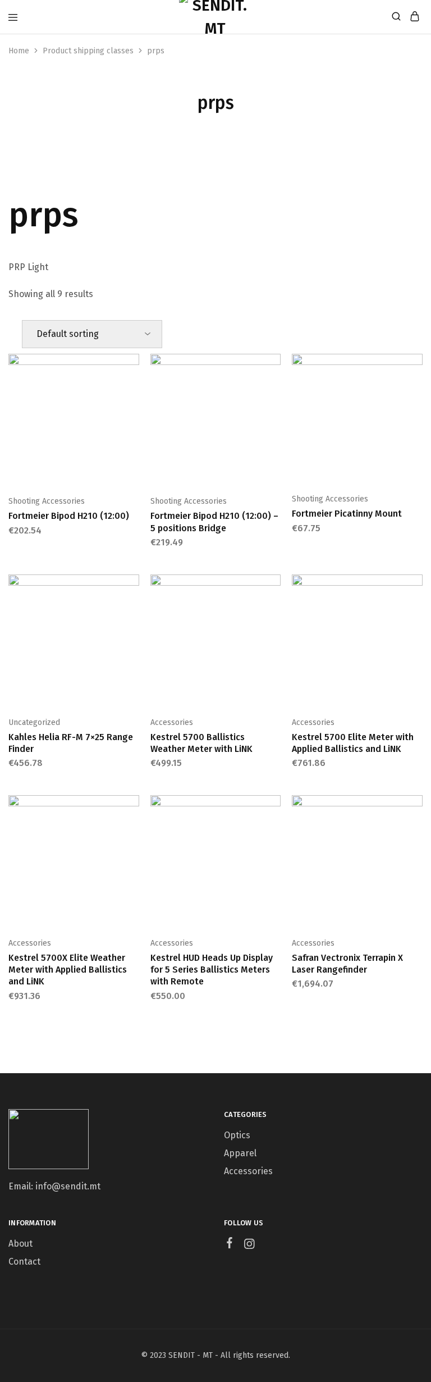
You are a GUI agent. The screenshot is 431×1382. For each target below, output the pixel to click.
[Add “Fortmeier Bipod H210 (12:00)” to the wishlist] (131, 401)
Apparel (240, 1153)
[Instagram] (249, 1245)
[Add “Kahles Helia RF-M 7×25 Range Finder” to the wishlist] (131, 622)
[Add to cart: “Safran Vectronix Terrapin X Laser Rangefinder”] (415, 808)
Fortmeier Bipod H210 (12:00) (68, 515)
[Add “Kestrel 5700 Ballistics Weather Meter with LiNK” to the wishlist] (273, 622)
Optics (237, 1135)
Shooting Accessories (46, 501)
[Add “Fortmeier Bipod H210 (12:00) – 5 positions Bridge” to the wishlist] (273, 401)
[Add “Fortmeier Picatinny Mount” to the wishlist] (415, 401)
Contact (24, 1261)
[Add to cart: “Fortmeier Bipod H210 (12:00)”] (131, 366)
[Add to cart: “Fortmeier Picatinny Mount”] (415, 366)
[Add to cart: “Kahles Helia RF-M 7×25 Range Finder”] (131, 587)
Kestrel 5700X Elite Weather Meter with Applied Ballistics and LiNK (67, 969)
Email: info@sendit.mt (54, 1186)
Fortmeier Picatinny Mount (347, 513)
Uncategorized (34, 722)
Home (18, 51)
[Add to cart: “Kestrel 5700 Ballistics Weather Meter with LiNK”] (273, 587)
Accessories (171, 722)
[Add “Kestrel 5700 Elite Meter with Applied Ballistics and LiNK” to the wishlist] (415, 622)
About (20, 1243)
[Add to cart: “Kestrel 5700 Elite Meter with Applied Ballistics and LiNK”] (415, 587)
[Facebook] (230, 1244)
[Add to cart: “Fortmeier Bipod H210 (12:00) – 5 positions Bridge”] (273, 366)
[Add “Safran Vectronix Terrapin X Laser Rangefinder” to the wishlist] (415, 842)
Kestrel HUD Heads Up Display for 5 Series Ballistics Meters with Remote (211, 969)
